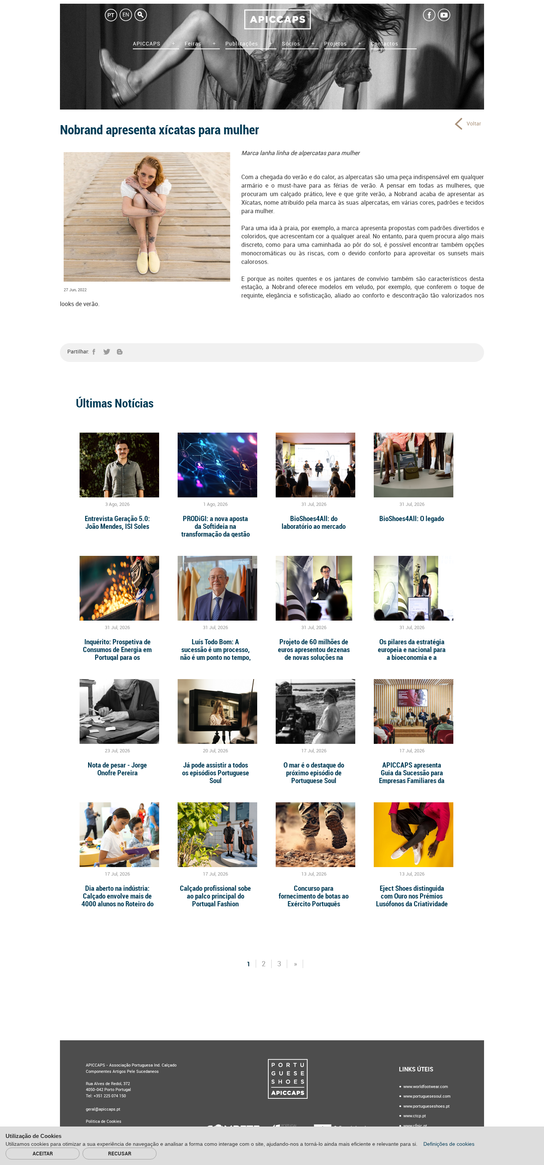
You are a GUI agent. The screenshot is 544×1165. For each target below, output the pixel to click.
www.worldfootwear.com (425, 1086)
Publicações (241, 44)
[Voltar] (459, 123)
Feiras (193, 44)
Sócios (291, 44)
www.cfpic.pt (414, 1126)
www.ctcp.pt (414, 1116)
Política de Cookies (103, 1121)
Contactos (384, 44)
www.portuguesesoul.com (426, 1096)
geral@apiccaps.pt (103, 1109)
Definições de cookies (449, 1144)
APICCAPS (147, 44)
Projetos (335, 44)
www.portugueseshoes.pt (426, 1106)
